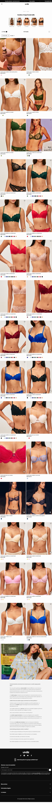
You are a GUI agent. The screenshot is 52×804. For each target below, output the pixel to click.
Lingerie (28, 11)
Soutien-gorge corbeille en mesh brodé (33, 475)
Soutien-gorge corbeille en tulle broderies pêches (9, 71)
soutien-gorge (14, 695)
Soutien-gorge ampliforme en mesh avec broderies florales (36, 636)
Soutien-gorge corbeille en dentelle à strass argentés (36, 515)
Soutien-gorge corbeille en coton (6, 636)
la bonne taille (23, 688)
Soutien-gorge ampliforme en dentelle (7, 112)
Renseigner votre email (5, 767)
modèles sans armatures (20, 722)
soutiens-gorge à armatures (16, 715)
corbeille (17, 704)
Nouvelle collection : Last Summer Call (12, 1)
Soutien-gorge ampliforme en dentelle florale (8, 233)
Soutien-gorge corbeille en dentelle (33, 71)
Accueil (24, 11)
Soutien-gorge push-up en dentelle (33, 434)
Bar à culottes (32, 1)
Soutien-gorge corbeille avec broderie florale (34, 152)
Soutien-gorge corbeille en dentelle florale (34, 192)
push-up (22, 708)
